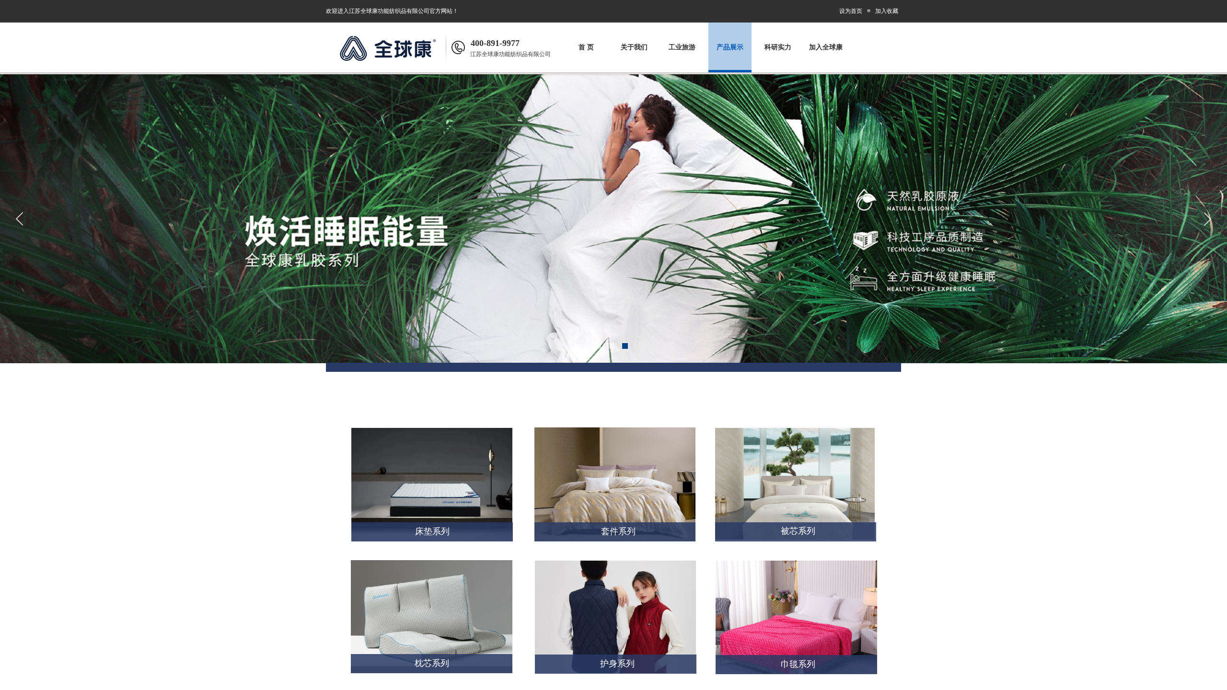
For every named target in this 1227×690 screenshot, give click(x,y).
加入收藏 (886, 11)
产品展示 (730, 47)
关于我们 (634, 47)
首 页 (586, 47)
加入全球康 (826, 47)
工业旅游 (682, 47)
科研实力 (777, 47)
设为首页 (850, 11)
